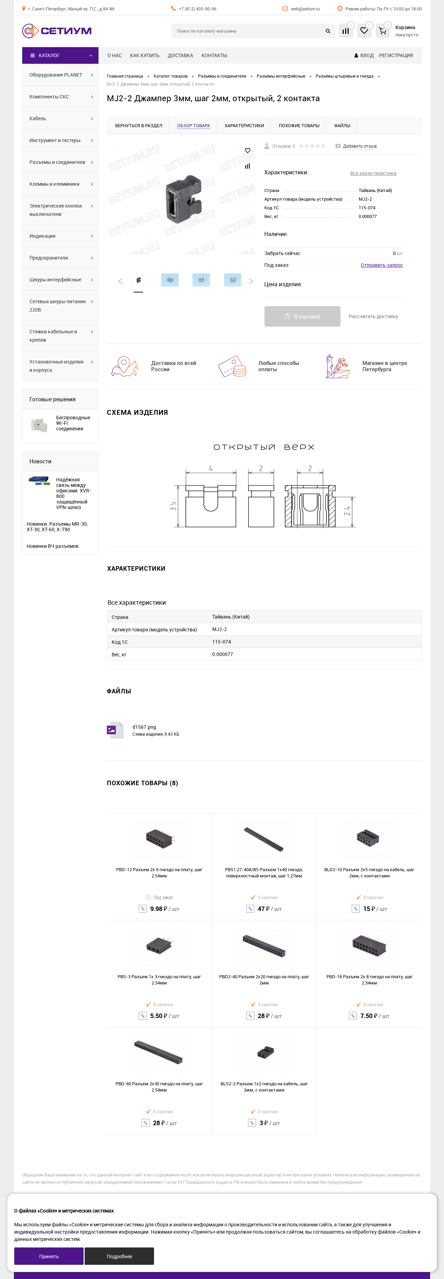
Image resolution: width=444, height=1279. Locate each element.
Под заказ (163, 897)
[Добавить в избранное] (247, 150)
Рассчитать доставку (373, 316)
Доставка (180, 55)
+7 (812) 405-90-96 (197, 8)
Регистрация (396, 55)
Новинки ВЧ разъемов (52, 546)
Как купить (145, 55)
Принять (49, 1256)
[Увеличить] (181, 198)
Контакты (214, 55)
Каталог (49, 55)
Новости (40, 461)
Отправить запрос (382, 265)
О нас (115, 55)
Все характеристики (373, 173)
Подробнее (119, 1256)
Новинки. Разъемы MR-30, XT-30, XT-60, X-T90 (57, 526)
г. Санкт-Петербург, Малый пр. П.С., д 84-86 (71, 8)
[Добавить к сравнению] (247, 166)
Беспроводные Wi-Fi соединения (73, 423)
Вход (367, 55)
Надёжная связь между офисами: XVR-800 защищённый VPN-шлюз (73, 493)
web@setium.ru (305, 8)
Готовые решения (52, 399)
